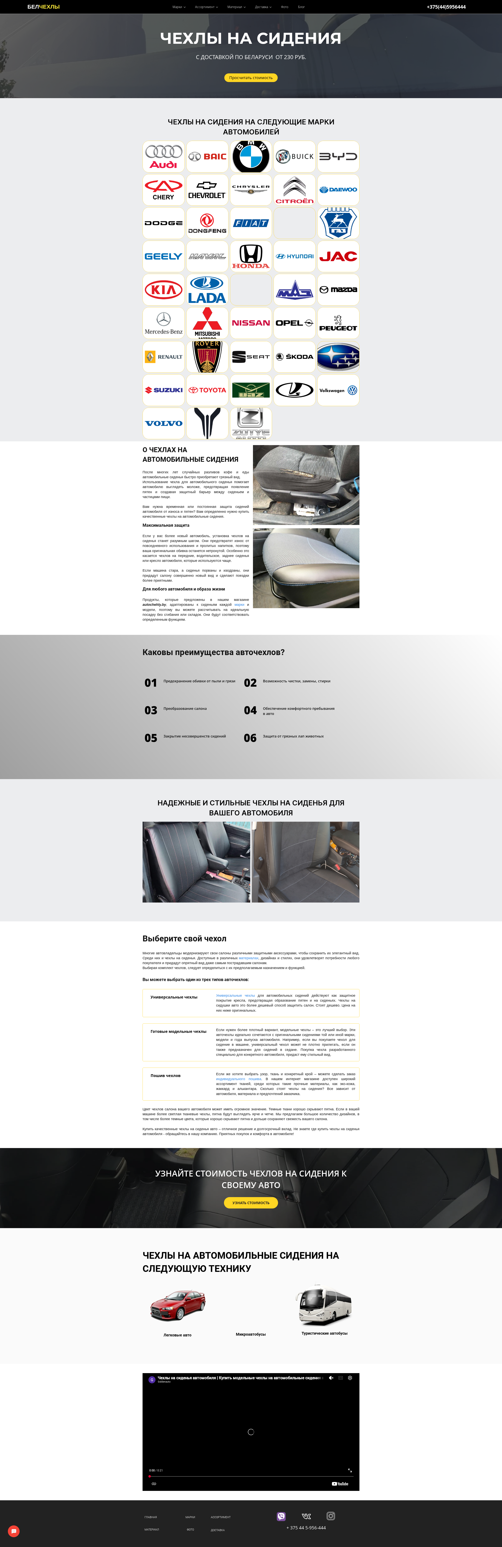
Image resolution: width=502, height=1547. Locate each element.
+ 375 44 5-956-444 (306, 1528)
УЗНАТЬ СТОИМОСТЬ (251, 1202)
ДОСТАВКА (218, 1530)
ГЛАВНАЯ (151, 1517)
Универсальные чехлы (174, 997)
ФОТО (190, 1529)
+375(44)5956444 (446, 6)
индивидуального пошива (238, 1079)
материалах (248, 958)
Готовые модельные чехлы (178, 1031)
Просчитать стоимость (251, 77)
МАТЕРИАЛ (152, 1529)
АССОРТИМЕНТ (221, 1517)
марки (239, 605)
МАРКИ (190, 1517)
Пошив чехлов (166, 1075)
